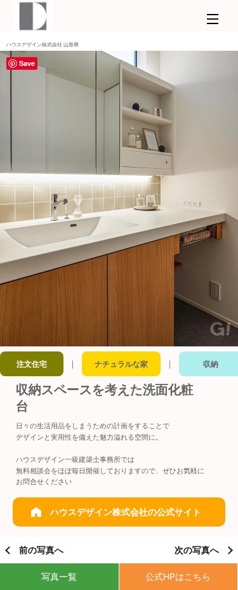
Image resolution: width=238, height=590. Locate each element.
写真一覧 (59, 576)
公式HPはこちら (178, 576)
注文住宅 (32, 364)
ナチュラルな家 (121, 364)
